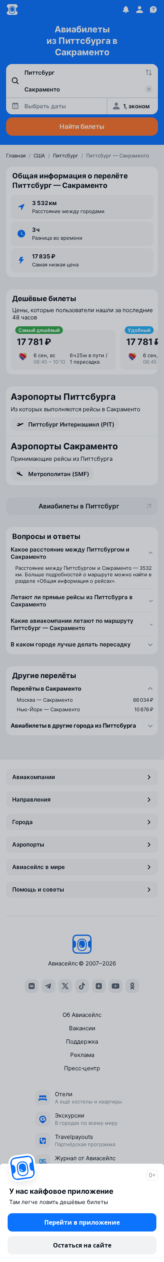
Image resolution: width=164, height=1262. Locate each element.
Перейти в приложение (82, 1222)
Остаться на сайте (82, 1245)
